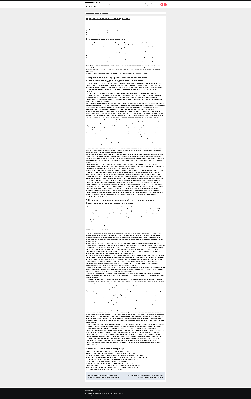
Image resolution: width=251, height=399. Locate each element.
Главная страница (90, 13)
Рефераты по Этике (104, 13)
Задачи (146, 3)
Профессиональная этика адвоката (108, 18)
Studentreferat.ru (92, 3)
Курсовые (153, 3)
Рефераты (150, 5)
